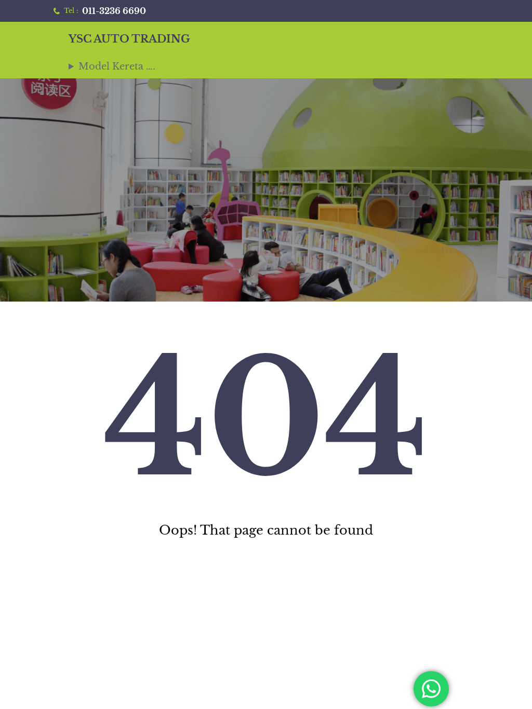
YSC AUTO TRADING (129, 39)
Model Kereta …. (116, 66)
